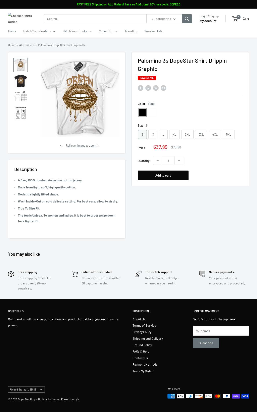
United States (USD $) (23, 389)
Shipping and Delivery (148, 338)
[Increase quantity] (179, 160)
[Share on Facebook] (140, 88)
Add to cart (163, 175)
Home (12, 31)
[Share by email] (163, 88)
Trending (131, 31)
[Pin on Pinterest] (148, 88)
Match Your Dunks (74, 31)
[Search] (187, 18)
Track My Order (143, 371)
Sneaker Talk (153, 31)
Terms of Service (144, 325)
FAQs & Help (141, 351)
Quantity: (144, 161)
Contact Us (140, 358)
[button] (217, 175)
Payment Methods (145, 364)
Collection (106, 31)
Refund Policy (142, 345)
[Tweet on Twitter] (156, 88)
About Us (139, 319)
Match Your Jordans (37, 31)
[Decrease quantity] (157, 160)
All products (26, 45)
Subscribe (206, 343)
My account (208, 21)
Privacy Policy (142, 332)
